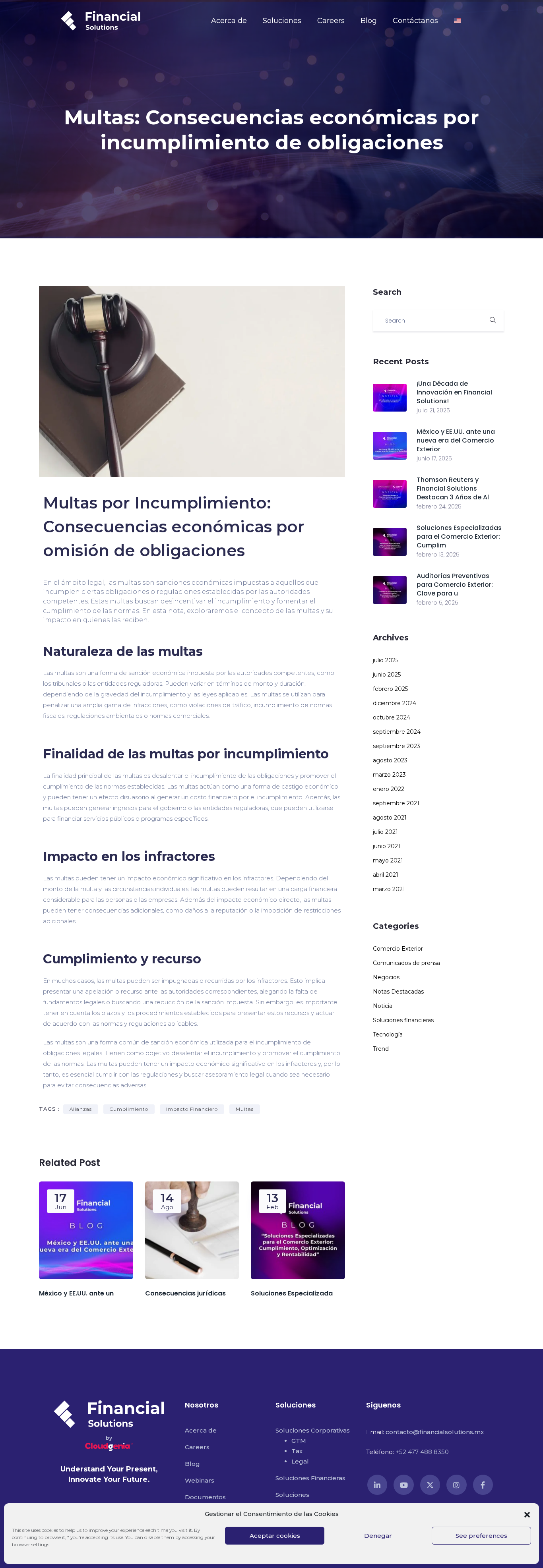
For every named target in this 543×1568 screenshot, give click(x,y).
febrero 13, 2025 (438, 555)
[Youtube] (403, 1485)
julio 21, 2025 (433, 410)
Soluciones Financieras (310, 1478)
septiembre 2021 (396, 803)
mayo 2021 (388, 860)
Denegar (378, 1535)
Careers (331, 20)
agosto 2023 (390, 760)
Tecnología (388, 1034)
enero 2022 (388, 789)
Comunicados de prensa (406, 963)
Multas (245, 1109)
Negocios (386, 977)
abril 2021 (385, 874)
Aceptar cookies (275, 1535)
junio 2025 (387, 674)
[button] (527, 1514)
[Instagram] (456, 1485)
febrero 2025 (390, 688)
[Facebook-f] (483, 1485)
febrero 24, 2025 (439, 506)
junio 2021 (386, 846)
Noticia (382, 1005)
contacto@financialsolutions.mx (435, 1432)
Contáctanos (415, 20)
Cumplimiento (129, 1109)
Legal (300, 1461)
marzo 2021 (389, 889)
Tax (297, 1451)
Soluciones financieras (403, 1020)
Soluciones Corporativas (312, 1430)
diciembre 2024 (394, 703)
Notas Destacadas (398, 991)
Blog (369, 20)
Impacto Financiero (192, 1109)
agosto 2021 (390, 817)
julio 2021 (385, 831)
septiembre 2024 (397, 731)
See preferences (481, 1535)
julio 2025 (385, 660)
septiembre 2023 (396, 746)
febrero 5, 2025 (437, 603)
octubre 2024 (391, 717)
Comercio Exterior (398, 948)
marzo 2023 (389, 774)
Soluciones (282, 20)
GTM (298, 1440)
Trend (381, 1048)
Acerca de (229, 20)
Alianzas (81, 1109)
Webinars (199, 1480)
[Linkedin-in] (377, 1485)
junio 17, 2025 (434, 458)
